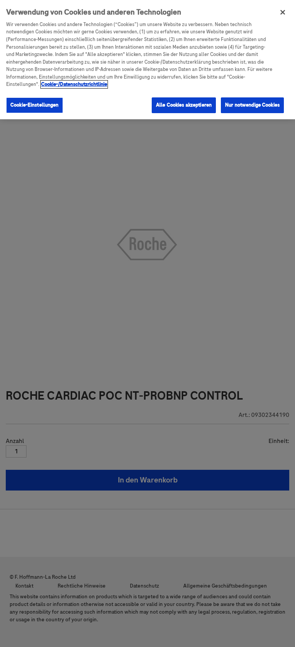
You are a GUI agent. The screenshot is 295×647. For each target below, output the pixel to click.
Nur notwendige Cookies (252, 105)
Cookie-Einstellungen (34, 105)
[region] (147, 59)
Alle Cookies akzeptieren (184, 105)
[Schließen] (282, 12)
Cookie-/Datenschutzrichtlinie (74, 84)
